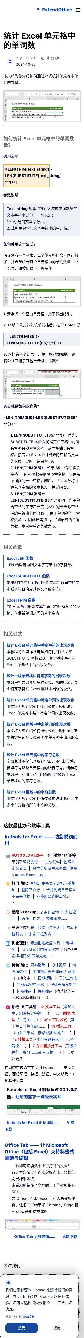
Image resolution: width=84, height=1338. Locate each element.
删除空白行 (30, 890)
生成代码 (52, 861)
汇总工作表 (68, 978)
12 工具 (50, 1006)
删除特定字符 (30, 1013)
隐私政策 (28, 1316)
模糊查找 (53, 918)
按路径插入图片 (51, 1032)
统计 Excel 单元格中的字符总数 (33, 755)
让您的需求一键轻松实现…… (41, 1096)
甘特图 (24, 1019)
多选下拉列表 (40, 934)
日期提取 (45, 978)
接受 (21, 1328)
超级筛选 (24, 991)
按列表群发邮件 (63, 984)
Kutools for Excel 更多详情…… (33, 1122)
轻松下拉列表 (49, 927)
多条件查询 (49, 912)
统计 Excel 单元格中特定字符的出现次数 (40, 645)
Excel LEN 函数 (20, 558)
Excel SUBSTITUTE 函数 (28, 576)
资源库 (69, 971)
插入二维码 (24, 1032)
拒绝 (56, 1328)
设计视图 (58, 965)
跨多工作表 (30, 918)
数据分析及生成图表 (49, 868)
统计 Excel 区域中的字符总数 (31, 792)
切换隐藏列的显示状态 (40, 949)
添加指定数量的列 (45, 943)
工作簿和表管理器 (48, 971)
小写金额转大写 (50, 1039)
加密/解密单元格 (30, 984)
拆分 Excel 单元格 (38, 1052)
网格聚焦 (37, 965)
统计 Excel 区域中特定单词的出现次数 (39, 724)
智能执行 (30, 861)
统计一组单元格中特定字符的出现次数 (38, 676)
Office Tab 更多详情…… (34, 1236)
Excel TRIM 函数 (21, 600)
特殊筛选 (45, 991)
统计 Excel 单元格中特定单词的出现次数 (40, 700)
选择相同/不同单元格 (29, 956)
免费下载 (69, 1236)
